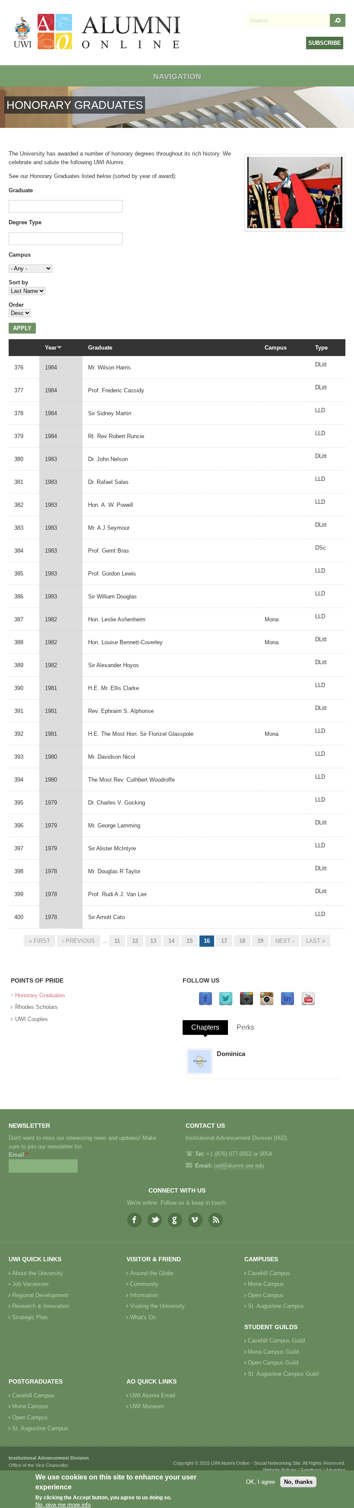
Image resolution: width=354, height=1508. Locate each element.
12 (135, 941)
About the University (37, 1273)
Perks (245, 1027)
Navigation (177, 76)
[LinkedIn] (287, 1004)
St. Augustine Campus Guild (283, 1374)
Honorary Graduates (40, 995)
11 (117, 941)
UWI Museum (147, 1406)
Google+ (175, 1220)
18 (242, 941)
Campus (20, 254)
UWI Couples (31, 1019)
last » (315, 941)
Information (144, 1295)
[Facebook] (205, 1004)
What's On (143, 1317)
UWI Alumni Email (152, 1395)
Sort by (18, 282)
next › (284, 941)
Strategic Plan (29, 1317)
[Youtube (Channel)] (308, 1004)
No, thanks (298, 1482)
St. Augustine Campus (276, 1306)
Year (51, 347)
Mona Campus (266, 1284)
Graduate (21, 190)
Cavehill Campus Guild (276, 1340)
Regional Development (40, 1295)
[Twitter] (226, 1004)
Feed (216, 1220)
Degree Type (25, 222)
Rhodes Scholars (36, 1007)
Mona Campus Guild (273, 1352)
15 (189, 941)
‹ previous (78, 941)
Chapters (205, 1027)
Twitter (155, 1220)
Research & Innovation (40, 1306)
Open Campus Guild (273, 1362)
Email (18, 1155)
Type (321, 347)
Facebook (134, 1220)
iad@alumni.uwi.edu (239, 1165)
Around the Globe (152, 1273)
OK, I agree (260, 1482)
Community (144, 1284)
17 (224, 941)
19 (260, 941)
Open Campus (266, 1295)
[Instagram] (267, 1004)
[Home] (97, 33)
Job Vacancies (30, 1284)
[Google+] (246, 1004)
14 (171, 941)
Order (16, 305)
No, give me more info (63, 1505)
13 (153, 941)
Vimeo (195, 1220)
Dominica (231, 1053)
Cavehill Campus (269, 1273)
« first (39, 941)
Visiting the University (157, 1306)
